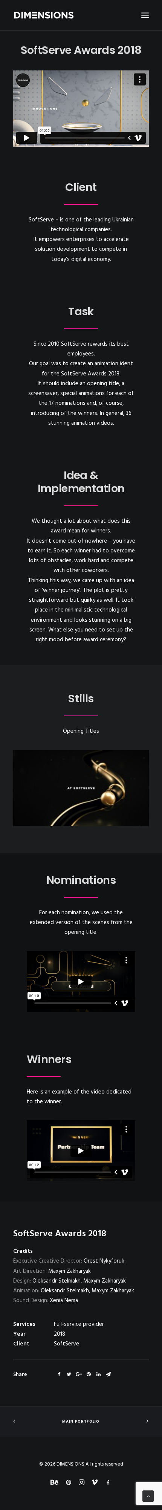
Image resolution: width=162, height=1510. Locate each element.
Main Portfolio (80, 1421)
